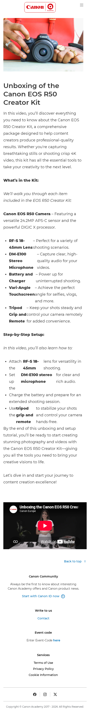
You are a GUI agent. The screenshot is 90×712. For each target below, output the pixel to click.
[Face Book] (34, 694)
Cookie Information (43, 675)
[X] (55, 694)
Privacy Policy (43, 669)
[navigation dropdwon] (81, 5)
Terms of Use (43, 663)
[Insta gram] (45, 694)
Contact (43, 618)
